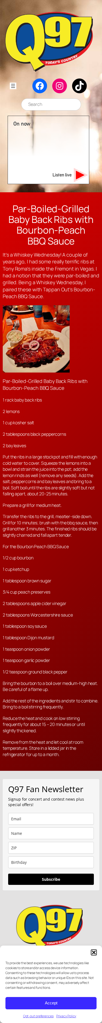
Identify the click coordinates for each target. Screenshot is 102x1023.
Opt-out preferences (38, 1016)
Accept (51, 1003)
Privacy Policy (66, 1016)
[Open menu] (13, 86)
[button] (94, 952)
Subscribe (51, 879)
